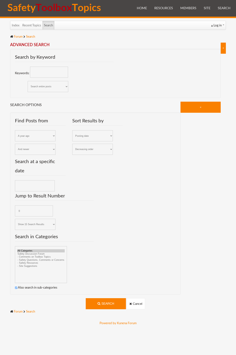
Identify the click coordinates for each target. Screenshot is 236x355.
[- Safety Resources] (41, 263)
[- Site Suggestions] (41, 266)
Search (224, 8)
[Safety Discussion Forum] (41, 254)
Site (207, 8)
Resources (163, 8)
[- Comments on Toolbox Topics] (41, 257)
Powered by (108, 323)
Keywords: (22, 73)
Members (188, 8)
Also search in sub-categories (37, 287)
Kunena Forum (127, 323)
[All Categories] (41, 250)
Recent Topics (31, 25)
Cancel (137, 304)
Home (142, 8)
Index (15, 25)
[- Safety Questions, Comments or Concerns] (41, 260)
